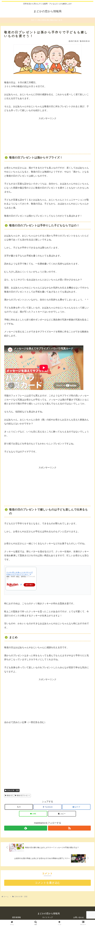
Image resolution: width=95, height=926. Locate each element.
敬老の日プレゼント (23, 795)
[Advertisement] (47, 136)
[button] (62, 813)
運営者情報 (16, 917)
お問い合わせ (78, 917)
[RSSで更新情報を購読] (69, 828)
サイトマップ (47, 917)
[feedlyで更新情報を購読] (25, 828)
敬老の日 (10, 795)
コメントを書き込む (47, 882)
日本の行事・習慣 (13, 790)
